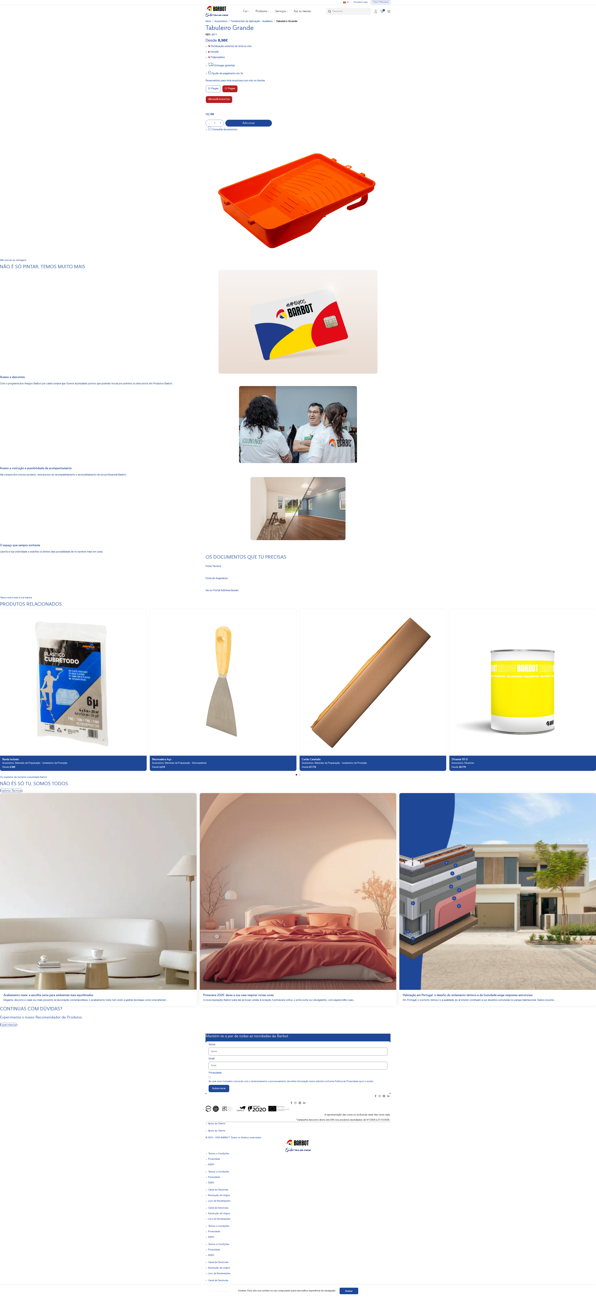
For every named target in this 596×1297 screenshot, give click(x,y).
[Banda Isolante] (73, 682)
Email (211, 1059)
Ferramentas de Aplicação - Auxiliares (252, 21)
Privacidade (215, 1073)
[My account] (376, 11)
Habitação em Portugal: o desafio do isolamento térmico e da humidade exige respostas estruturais (468, 995)
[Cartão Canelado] (373, 682)
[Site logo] (216, 11)
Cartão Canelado (311, 759)
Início (208, 21)
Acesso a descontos (12, 377)
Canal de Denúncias (218, 1190)
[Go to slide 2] (299, 775)
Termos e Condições (218, 1154)
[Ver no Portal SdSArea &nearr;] (206, 587)
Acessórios (220, 21)
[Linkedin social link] (388, 1096)
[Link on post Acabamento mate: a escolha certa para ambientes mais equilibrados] (98, 891)
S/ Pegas (213, 89)
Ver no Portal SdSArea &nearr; (222, 590)
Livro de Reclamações (219, 1201)
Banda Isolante (10, 759)
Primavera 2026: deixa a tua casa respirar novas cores (238, 995)
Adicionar (248, 123)
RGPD (211, 1165)
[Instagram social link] (379, 1096)
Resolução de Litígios (219, 1196)
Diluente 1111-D (460, 759)
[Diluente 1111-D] (522, 682)
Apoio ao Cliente (216, 1124)
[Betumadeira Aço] (223, 682)
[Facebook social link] (375, 1096)
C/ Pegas (230, 89)
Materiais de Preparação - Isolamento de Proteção (41, 763)
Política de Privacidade (346, 1082)
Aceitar (349, 1290)
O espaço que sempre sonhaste (20, 545)
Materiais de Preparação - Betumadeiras (186, 763)
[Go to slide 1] (296, 775)
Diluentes (469, 763)
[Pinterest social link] (384, 1096)
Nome (212, 1045)
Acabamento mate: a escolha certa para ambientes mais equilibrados (48, 995)
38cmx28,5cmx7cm (219, 99)
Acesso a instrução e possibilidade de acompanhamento (36, 468)
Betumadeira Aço (161, 759)
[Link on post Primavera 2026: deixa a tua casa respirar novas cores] (298, 891)
